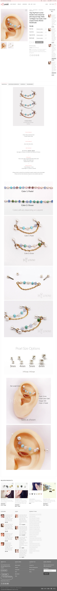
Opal (39, 545)
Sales (34, 4)
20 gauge (35, 521)
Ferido (34, 534)
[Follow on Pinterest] (55, 0)
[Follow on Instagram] (53, 0)
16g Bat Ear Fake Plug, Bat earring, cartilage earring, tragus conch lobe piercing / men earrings (49, 501)
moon (30, 545)
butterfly (31, 529)
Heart (35, 536)
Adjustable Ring (36, 525)
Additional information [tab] (14, 84)
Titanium (37, 550)
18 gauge (31, 521)
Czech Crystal (32, 532)
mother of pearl (34, 545)
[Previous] (3, 25)
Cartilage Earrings (40, 51)
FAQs (30, 571)
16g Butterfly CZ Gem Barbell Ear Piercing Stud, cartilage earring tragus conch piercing (35, 501)
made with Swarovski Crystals (34, 543)
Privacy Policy (19, 587)
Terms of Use (12, 587)
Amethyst (31, 527)
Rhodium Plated (34, 547)
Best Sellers (17, 573)
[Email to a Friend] (34, 55)
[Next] (26, 25)
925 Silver (31, 525)
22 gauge (39, 521)
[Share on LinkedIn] (38, 55)
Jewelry (19, 4)
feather (31, 534)
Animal (35, 527)
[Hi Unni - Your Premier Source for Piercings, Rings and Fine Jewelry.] (5, 4)
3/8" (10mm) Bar (34, 50)
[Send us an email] (54, 0)
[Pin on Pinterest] (36, 55)
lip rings (31, 541)
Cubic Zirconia (38, 530)
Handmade (24, 4)
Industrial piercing (38, 538)
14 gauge (43, 49)
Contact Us (31, 565)
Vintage (31, 552)
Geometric (31, 536)
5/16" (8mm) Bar (34, 51)
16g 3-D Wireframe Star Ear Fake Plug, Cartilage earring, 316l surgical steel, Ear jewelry (7, 501)
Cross (31, 530)
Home (30, 9)
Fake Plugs (37, 532)
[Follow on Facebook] (52, 0)
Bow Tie (38, 527)
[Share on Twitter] (32, 55)
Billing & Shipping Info (33, 567)
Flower (37, 534)
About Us (2, 587)
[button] (41, 1)
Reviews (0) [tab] (23, 84)
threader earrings (32, 550)
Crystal (34, 530)
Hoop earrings (32, 538)
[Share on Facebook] (30, 55)
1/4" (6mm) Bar (39, 49)
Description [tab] (4, 84)
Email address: (46, 568)
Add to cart (39, 42)
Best (32, 4)
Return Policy (32, 569)
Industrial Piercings (36, 47)
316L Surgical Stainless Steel (34, 523)
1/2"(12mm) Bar (33, 49)
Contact (44, 0)
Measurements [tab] (30, 84)
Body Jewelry (13, 4)
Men (29, 4)
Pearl (33, 52)
